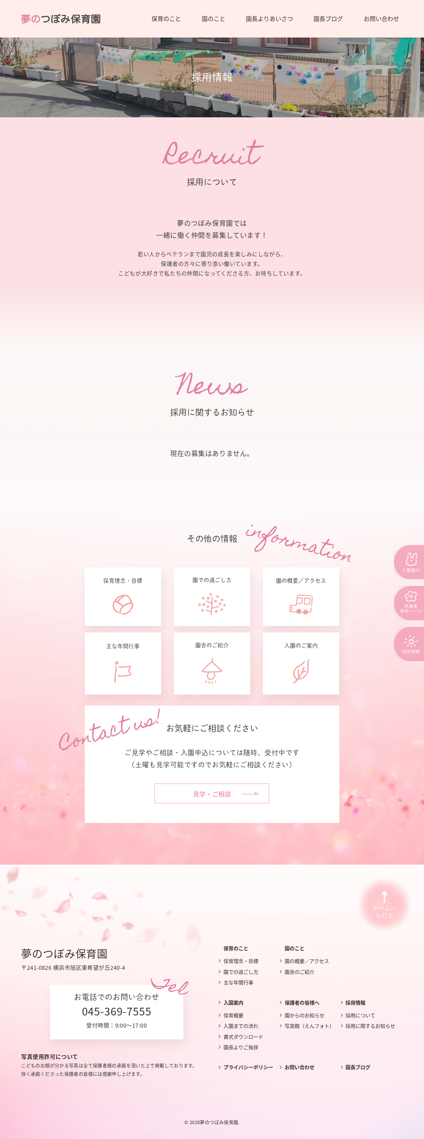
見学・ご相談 (212, 794)
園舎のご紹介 (299, 971)
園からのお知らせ (304, 1015)
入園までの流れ (240, 1025)
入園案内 (233, 1002)
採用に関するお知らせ (370, 1025)
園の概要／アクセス (307, 961)
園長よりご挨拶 (240, 1047)
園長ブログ (357, 1067)
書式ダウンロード (243, 1036)
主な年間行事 (238, 982)
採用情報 (355, 1002)
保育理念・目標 (240, 961)
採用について (360, 1015)
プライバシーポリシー (248, 1067)
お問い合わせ (299, 1067)
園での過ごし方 (240, 971)
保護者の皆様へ (302, 1002)
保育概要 (233, 1015)
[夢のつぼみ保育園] (60, 19)
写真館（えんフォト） (309, 1025)
